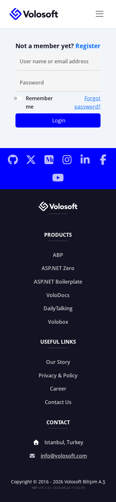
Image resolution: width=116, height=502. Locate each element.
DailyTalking (58, 308)
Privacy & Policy (58, 375)
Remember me (39, 102)
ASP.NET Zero (58, 268)
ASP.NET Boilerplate (58, 281)
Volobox (58, 321)
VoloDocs (58, 295)
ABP (58, 255)
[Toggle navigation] (99, 14)
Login (58, 120)
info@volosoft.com (64, 455)
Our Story (58, 361)
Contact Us (58, 402)
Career (58, 388)
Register (88, 45)
